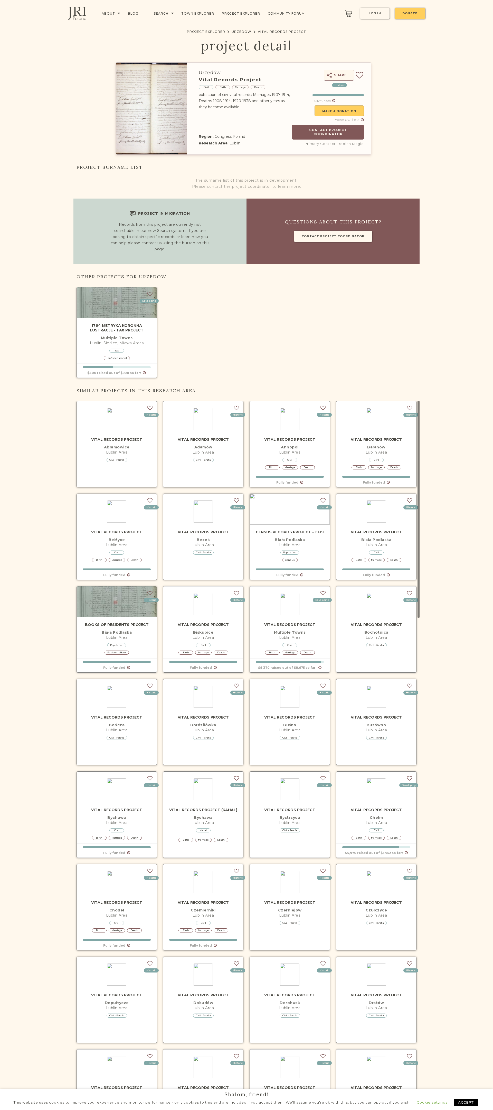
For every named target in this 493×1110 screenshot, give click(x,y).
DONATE (410, 13)
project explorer (241, 13)
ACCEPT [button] (466, 1102)
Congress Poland (230, 136)
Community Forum (286, 13)
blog (133, 13)
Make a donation (339, 111)
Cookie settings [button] (432, 1102)
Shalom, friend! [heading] (246, 1094)
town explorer (197, 13)
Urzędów (210, 72)
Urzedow (241, 32)
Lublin (235, 143)
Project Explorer (206, 32)
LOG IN (375, 13)
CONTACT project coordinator (333, 236)
